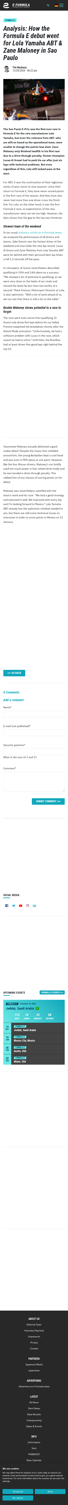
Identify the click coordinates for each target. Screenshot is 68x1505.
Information (34, 1442)
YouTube (20, 905)
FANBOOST (34, 1454)
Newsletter (34, 905)
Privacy (34, 1342)
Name (9, 708)
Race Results (34, 1414)
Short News (34, 1408)
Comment (9, 769)
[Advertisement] (34, 562)
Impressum (34, 1336)
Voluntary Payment (34, 1330)
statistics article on (39, 232)
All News (34, 1402)
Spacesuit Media (34, 1364)
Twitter (13, 905)
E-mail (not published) (17, 727)
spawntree (34, 1370)
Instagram (27, 905)
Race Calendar (34, 1460)
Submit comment (46, 801)
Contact (34, 1348)
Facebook (6, 905)
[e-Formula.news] (16, 5)
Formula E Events (50, 992)
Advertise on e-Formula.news (34, 1386)
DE (56, 5)
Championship (34, 1420)
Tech (34, 1448)
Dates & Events (34, 1426)
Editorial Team (34, 1324)
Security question (14, 746)
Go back (16, 673)
